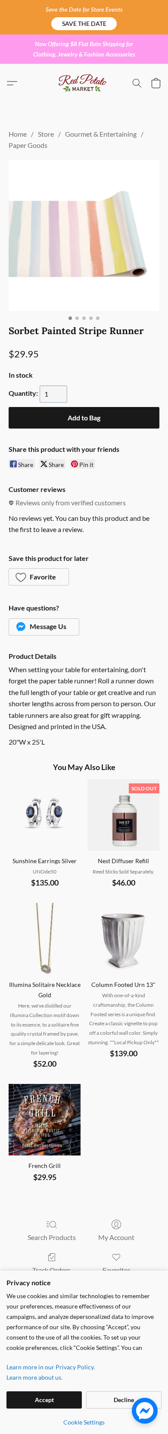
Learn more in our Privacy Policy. (50, 1367)
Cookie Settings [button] (84, 1422)
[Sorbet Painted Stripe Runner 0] (84, 235)
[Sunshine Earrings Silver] (45, 815)
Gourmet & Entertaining (101, 134)
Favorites (117, 1270)
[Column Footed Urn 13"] (123, 939)
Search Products (52, 1237)
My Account (116, 1237)
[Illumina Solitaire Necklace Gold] (45, 939)
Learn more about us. (34, 1377)
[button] (84, 23)
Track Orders (51, 1270)
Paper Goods (28, 145)
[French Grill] (45, 1120)
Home (18, 134)
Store (46, 134)
